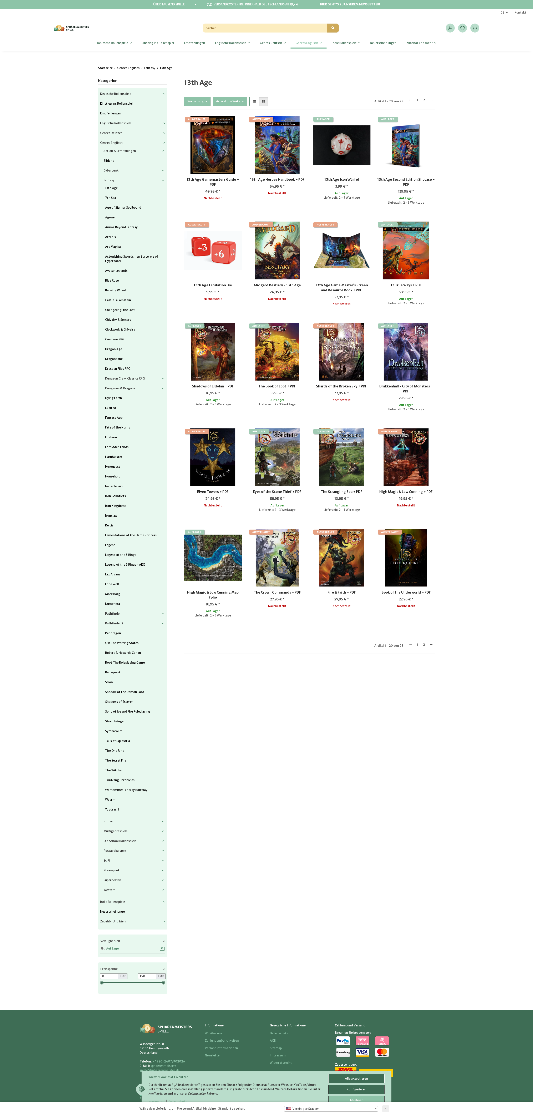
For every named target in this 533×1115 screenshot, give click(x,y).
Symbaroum (113, 731)
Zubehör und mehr (113, 921)
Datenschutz (178, 1101)
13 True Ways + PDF (406, 285)
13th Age (111, 188)
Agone (110, 217)
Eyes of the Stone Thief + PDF (277, 492)
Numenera (112, 604)
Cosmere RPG (114, 339)
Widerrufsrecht (281, 1063)
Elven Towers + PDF (213, 492)
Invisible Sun (114, 486)
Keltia (109, 525)
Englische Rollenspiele (115, 123)
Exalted (110, 408)
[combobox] (331, 1109)
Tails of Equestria (117, 741)
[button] (450, 28)
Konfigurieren (356, 1089)
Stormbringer (115, 721)
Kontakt (520, 12)
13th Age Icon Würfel (341, 179)
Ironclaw (111, 515)
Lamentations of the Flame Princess (131, 535)
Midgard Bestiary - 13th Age (277, 285)
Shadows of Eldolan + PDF (213, 386)
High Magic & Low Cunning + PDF (406, 492)
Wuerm (110, 800)
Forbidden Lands (116, 447)
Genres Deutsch (111, 133)
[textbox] (331, 1108)
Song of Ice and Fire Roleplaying (127, 711)
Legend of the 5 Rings (120, 555)
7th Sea (110, 198)
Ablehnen (356, 1100)
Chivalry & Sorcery (118, 320)
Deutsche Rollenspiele (115, 94)
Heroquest (112, 467)
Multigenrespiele (115, 831)
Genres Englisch (111, 143)
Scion (109, 682)
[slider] (102, 983)
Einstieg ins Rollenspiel (116, 103)
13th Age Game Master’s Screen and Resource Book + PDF (341, 287)
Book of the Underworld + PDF (406, 592)
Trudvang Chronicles (119, 780)
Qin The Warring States (121, 643)
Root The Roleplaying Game (125, 662)
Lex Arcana (113, 574)
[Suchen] (333, 28)
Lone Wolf (112, 584)
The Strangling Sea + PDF (341, 492)
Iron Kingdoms (115, 506)
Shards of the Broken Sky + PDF (341, 386)
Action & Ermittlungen (119, 151)
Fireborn (111, 437)
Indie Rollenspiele (112, 902)
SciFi (106, 860)
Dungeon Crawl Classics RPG (125, 378)
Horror (108, 821)
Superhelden (112, 880)
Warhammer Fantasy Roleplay (126, 790)
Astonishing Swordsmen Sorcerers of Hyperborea (131, 259)
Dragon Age (113, 349)
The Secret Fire (115, 760)
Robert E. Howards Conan (123, 653)
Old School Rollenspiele (119, 841)
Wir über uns (213, 1033)
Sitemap (276, 1048)
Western (109, 890)
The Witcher (114, 770)
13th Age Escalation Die (213, 285)
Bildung (108, 161)
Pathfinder (113, 613)
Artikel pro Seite (228, 101)
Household (112, 476)
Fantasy (109, 180)
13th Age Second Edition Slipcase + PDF (406, 182)
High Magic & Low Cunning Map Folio (213, 594)
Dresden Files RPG (117, 369)
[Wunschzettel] (462, 28)
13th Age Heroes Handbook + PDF (277, 179)
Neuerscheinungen (113, 911)
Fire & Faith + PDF (342, 592)
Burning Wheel (115, 290)
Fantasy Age (113, 418)
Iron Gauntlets (115, 496)
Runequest (112, 672)
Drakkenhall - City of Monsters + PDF (406, 388)
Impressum (156, 1101)
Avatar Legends (116, 271)
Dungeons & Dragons (120, 388)
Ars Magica (113, 247)
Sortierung (195, 101)
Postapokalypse (114, 851)
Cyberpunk (110, 170)
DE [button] (502, 12)
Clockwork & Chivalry (120, 329)
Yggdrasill (112, 809)
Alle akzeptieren (356, 1078)
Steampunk (111, 870)
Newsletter (213, 1055)
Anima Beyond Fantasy (121, 227)
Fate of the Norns (117, 427)
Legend (110, 545)
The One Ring (114, 751)
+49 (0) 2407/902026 (168, 1061)
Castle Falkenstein (118, 300)
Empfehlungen (110, 113)
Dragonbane (114, 359)
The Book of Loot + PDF (277, 386)
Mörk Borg (112, 594)
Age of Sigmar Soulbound (123, 207)
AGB (273, 1040)
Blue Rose (112, 280)
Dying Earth (113, 398)
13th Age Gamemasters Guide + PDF (213, 182)
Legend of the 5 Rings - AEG (125, 564)
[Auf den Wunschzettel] (234, 123)
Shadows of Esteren (119, 702)
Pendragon (113, 633)
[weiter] (431, 100)
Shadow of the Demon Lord (124, 692)
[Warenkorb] (475, 28)
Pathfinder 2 (114, 623)
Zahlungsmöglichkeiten (222, 1040)
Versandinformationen (221, 1048)
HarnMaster (113, 457)
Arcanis (110, 237)
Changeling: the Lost (120, 310)
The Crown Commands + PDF (277, 592)
